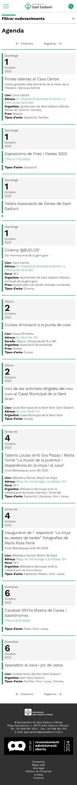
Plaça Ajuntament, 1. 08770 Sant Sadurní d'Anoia (37, 725)
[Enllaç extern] (38, 746)
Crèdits (38, 775)
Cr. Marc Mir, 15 (26, 337)
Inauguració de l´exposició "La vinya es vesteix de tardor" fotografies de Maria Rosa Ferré (37, 538)
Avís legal (38, 768)
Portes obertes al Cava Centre (32, 79)
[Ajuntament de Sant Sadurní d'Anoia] (38, 9)
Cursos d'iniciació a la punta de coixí (38, 325)
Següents (50, 43)
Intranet (38, 778)
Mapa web (38, 765)
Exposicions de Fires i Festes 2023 (36, 154)
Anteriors (27, 43)
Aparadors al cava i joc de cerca (34, 665)
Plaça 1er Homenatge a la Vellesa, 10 (40, 481)
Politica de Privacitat (38, 771)
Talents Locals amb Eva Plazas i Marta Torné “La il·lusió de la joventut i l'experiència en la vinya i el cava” (39, 460)
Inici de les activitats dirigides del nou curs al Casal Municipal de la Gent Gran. (39, 394)
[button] (6, 7)
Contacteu (38, 762)
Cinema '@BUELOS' (22, 250)
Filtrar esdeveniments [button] (23, 19)
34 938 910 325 (26, 729)
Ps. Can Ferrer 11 (27, 411)
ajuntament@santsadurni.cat (42, 732)
